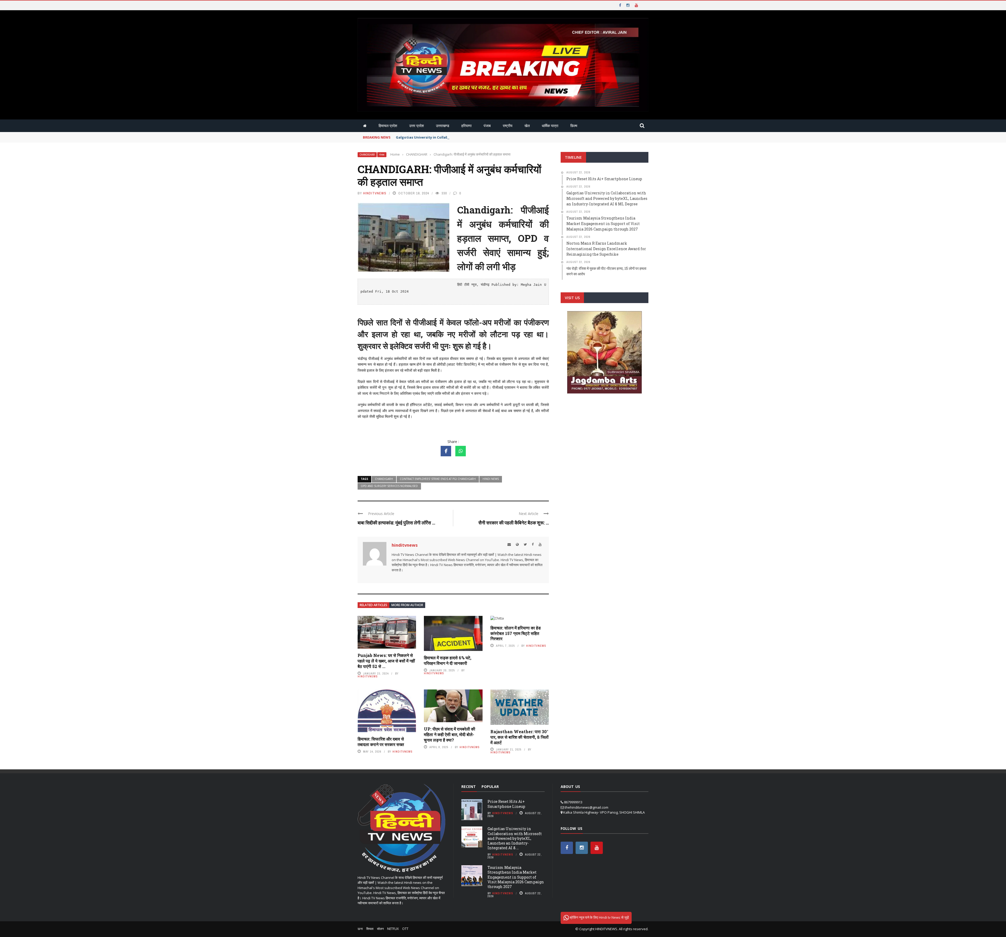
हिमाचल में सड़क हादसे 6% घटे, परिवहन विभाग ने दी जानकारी (447, 660)
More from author (407, 605)
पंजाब (487, 125)
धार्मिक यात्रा (550, 125)
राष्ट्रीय (507, 125)
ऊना (360, 929)
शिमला (370, 929)
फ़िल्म (573, 125)
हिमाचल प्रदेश (388, 125)
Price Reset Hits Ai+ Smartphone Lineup (506, 804)
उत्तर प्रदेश (416, 125)
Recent (468, 786)
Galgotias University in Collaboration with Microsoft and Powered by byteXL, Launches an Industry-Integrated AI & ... (515, 838)
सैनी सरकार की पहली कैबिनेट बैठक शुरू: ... (513, 522)
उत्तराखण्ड (442, 125)
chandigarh (384, 479)
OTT (405, 929)
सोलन (380, 929)
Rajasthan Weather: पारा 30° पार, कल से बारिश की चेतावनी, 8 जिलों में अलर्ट (519, 737)
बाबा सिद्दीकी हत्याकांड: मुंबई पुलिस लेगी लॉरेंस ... (396, 522)
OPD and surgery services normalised (389, 486)
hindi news (491, 479)
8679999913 (573, 802)
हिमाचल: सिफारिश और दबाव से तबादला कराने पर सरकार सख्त (381, 741)
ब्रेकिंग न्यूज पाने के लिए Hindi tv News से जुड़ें (599, 917)
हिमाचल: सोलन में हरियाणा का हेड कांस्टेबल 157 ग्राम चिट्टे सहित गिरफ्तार (515, 633)
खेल (527, 125)
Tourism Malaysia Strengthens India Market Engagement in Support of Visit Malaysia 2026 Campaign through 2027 (516, 877)
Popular (490, 786)
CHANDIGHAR (367, 154)
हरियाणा (466, 125)
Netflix (393, 929)
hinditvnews (374, 193)
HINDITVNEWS (606, 929)
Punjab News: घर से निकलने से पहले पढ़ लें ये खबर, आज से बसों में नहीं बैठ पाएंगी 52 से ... (386, 661)
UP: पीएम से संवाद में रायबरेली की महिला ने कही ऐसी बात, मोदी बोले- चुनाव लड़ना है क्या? (449, 734)
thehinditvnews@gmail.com (586, 807)
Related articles (373, 605)
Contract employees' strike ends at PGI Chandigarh (438, 479)
